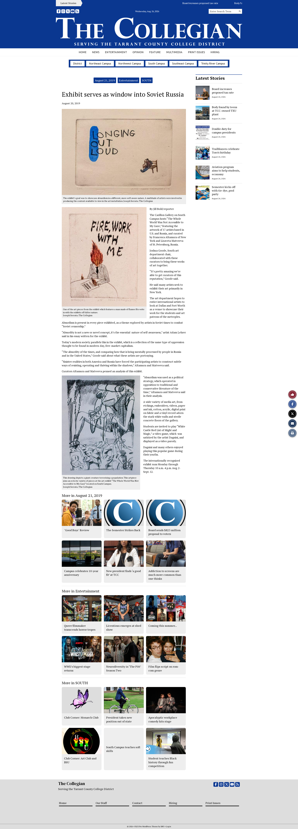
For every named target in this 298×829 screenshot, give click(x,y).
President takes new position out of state (119, 719)
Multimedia (174, 52)
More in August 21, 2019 (82, 495)
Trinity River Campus (213, 63)
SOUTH (146, 80)
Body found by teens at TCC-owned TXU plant (234, 3)
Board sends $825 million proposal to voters (164, 532)
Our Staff (101, 803)
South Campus (156, 63)
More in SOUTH (75, 682)
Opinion (138, 52)
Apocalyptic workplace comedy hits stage (162, 719)
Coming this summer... (162, 625)
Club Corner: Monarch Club (81, 717)
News (95, 52)
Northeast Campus (100, 63)
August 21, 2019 (105, 80)
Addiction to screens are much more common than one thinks (164, 574)
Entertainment (116, 52)
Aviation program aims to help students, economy (226, 170)
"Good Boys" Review (76, 530)
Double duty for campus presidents (224, 130)
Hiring (214, 52)
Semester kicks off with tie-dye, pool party (223, 190)
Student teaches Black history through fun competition (162, 762)
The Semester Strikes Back (123, 530)
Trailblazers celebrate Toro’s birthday (225, 150)
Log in (168, 826)
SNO (162, 826)
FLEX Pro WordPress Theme (146, 826)
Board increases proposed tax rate (176, 3)
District (77, 63)
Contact (137, 803)
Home (82, 52)
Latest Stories (210, 78)
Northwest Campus (129, 63)
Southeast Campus (183, 63)
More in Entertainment (80, 591)
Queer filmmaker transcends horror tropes (79, 627)
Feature (155, 52)
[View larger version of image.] (124, 152)
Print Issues (196, 52)
